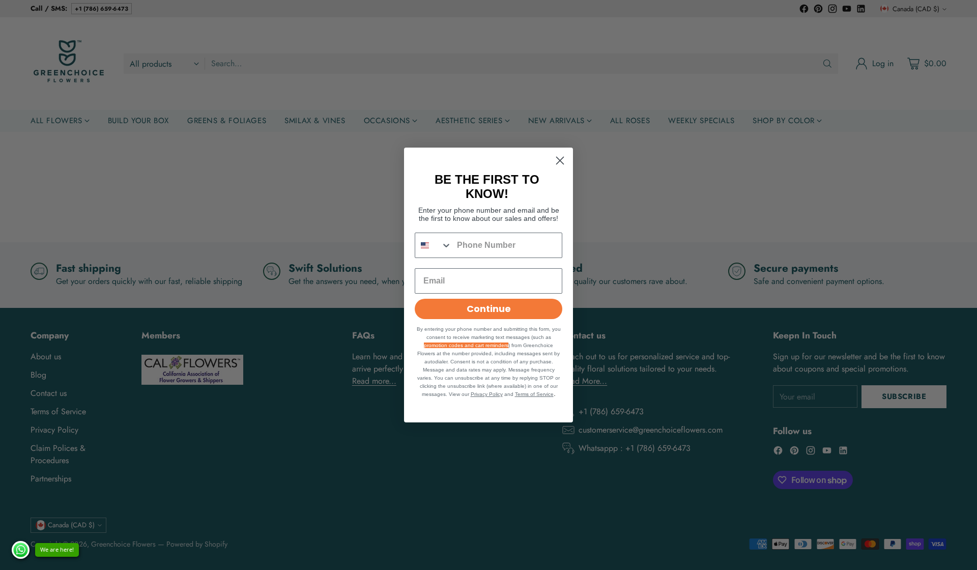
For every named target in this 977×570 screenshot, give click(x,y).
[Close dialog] (560, 160)
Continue (489, 308)
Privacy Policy (487, 394)
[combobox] (433, 245)
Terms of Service (534, 394)
